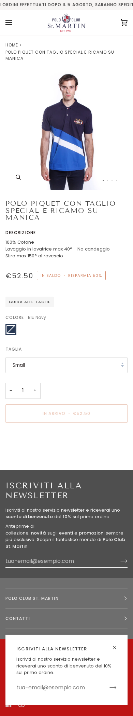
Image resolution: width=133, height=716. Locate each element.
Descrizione (20, 232)
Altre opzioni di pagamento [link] (36, 454)
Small (19, 365)
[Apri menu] (15, 23)
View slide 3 (112, 180)
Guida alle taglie (29, 302)
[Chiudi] (117, 645)
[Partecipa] (108, 687)
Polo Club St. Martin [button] (32, 598)
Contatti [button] (17, 618)
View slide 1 (103, 180)
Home (11, 45)
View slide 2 (107, 180)
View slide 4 (116, 180)
